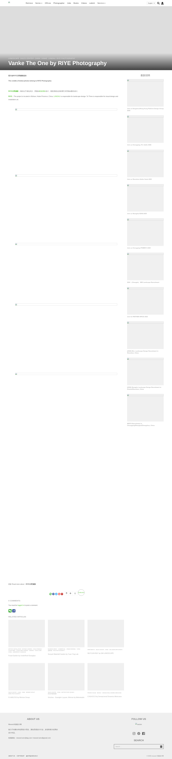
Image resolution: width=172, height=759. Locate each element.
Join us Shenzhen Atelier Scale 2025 (139, 179)
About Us (11, 756)
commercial (61, 649)
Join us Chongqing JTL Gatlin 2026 (139, 145)
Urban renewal (71, 649)
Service (100, 3)
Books (76, 3)
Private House (91, 692)
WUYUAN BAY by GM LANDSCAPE (100, 653)
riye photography (66, 58)
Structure (38, 650)
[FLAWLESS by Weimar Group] (26, 677)
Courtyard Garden (22, 650)
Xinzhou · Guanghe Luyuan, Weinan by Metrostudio (66, 697)
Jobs (69, 3)
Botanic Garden (27, 649)
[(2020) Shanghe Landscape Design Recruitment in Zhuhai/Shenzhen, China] (145, 371)
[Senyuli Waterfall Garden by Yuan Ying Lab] (66, 633)
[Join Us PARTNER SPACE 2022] (145, 301)
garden (31, 650)
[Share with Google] (59, 594)
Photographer (59, 3)
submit (92, 3)
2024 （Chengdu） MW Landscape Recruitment (143, 282)
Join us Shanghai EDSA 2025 (137, 213)
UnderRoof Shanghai (19, 652)
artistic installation (14, 649)
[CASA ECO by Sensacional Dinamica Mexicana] (105, 677)
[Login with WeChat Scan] (10, 610)
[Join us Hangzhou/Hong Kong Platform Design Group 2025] (145, 93)
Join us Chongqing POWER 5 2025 (139, 248)
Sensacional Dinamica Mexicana (111, 692)
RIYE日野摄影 (13, 91)
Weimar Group (30, 692)
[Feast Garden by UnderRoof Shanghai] (26, 633)
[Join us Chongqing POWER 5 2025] (145, 232)
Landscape (13, 58)
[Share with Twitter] (56, 594)
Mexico (99, 692)
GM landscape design (115, 649)
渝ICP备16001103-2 (32, 756)
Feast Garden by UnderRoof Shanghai (22, 656)
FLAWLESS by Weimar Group (19, 697)
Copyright (20, 756)
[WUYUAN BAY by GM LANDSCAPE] (105, 633)
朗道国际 (42, 91)
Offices (48, 3)
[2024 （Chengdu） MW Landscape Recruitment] (145, 266)
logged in (21, 605)
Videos (84, 3)
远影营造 (50, 650)
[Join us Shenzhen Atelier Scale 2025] (145, 163)
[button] (158, 3)
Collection (81, 592)
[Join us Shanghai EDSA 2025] (145, 198)
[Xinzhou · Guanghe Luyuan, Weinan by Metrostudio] (66, 677)
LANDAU (52, 58)
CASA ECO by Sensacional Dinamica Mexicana (104, 696)
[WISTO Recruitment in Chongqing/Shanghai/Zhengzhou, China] (145, 408)
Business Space (52, 649)
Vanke (44, 58)
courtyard (11, 650)
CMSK (23, 692)
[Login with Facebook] (13, 610)
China (37, 58)
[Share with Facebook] (53, 594)
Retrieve (29, 3)
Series (38, 3)
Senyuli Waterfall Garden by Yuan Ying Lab (63, 654)
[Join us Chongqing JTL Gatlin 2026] (145, 129)
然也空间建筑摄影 (52, 693)
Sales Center (27, 58)
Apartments (91, 649)
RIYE (10, 96)
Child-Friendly (37, 649)
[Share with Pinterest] (62, 594)
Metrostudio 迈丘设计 (67, 692)
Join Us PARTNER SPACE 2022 (137, 316)
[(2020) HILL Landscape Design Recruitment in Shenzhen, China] (145, 335)
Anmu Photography (14, 693)
